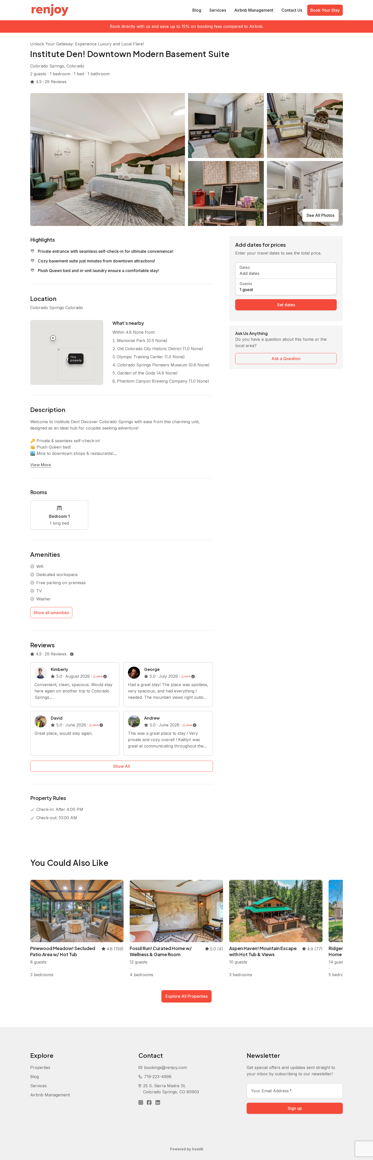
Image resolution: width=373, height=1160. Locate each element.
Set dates (286, 304)
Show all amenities (51, 612)
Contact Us (291, 10)
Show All (121, 766)
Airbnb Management (253, 10)
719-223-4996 (158, 1076)
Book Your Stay (325, 10)
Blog (196, 10)
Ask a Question (286, 358)
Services (217, 10)
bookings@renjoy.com (165, 1067)
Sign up (295, 1108)
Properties (40, 1067)
